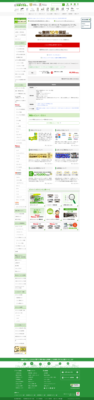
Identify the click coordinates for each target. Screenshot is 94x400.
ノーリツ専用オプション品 (20, 248)
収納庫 (16, 251)
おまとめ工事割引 (19, 381)
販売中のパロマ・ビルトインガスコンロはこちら (53, 49)
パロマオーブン (19, 231)
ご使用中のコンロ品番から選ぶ (20, 101)
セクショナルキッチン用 (21, 206)
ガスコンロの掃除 (18, 294)
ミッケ (17, 191)
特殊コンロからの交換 (19, 74)
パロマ (17, 318)
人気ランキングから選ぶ (20, 88)
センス (17, 131)
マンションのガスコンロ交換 (20, 340)
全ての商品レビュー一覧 (53, 123)
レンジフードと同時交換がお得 (20, 35)
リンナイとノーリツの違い (20, 71)
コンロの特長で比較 (20, 51)
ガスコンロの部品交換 (19, 333)
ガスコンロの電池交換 (19, 343)
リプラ (17, 161)
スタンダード (19, 134)
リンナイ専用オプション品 (20, 237)
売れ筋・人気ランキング (33, 375)
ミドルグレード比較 (20, 65)
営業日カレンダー (19, 387)
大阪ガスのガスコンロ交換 (20, 281)
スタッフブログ (18, 268)
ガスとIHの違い (18, 76)
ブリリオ (18, 158)
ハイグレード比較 (19, 62)
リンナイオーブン (19, 229)
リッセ (17, 123)
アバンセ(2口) (19, 167)
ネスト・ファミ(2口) (20, 199)
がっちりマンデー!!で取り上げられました (65, 21)
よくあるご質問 (19, 385)
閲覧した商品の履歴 (32, 385)
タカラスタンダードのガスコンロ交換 (19, 287)
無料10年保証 (18, 219)
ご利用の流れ (18, 373)
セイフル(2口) (19, 142)
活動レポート (47, 385)
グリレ (17, 117)
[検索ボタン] (63, 4)
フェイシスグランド (20, 153)
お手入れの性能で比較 (20, 54)
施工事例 (17, 265)
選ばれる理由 (47, 375)
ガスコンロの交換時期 (19, 330)
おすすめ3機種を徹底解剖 (20, 60)
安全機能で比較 (19, 57)
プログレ (18, 177)
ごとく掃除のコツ (19, 300)
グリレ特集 (18, 120)
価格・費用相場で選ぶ (19, 90)
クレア (17, 150)
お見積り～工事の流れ (19, 32)
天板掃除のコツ (19, 297)
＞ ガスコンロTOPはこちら (42, 105)
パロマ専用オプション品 (20, 245)
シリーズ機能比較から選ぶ (20, 93)
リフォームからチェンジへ (49, 383)
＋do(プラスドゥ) (19, 183)
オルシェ (18, 185)
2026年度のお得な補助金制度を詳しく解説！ (39, 21)
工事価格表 (18, 379)
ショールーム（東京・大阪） (50, 377)
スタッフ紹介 (47, 379)
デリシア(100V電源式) (20, 114)
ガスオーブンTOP (18, 226)
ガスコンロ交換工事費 (19, 213)
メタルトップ (19, 137)
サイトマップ (18, 39)
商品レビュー (18, 271)
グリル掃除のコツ (19, 303)
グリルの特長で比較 (20, 48)
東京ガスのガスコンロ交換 (20, 278)
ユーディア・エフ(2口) (20, 140)
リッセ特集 (18, 126)
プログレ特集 (19, 180)
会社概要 (46, 373)
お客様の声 (17, 262)
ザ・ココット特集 (19, 243)
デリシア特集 (19, 112)
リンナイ (18, 315)
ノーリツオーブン (19, 234)
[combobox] (56, 4)
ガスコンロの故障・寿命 (20, 310)
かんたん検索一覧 (32, 383)
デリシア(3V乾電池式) (20, 109)
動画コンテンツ (18, 260)
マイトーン (18, 128)
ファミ (17, 194)
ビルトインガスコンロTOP (20, 29)
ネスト (17, 188)
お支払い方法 (18, 383)
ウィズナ (18, 155)
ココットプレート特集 (20, 240)
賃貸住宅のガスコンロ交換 (20, 336)
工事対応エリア (18, 216)
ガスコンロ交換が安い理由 (20, 328)
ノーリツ (18, 321)
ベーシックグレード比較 (21, 68)
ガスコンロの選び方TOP (20, 46)
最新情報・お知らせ (32, 373)
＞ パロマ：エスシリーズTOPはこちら (44, 103)
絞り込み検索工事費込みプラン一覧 (19, 97)
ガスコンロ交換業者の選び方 (20, 80)
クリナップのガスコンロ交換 (20, 283)
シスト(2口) (18, 169)
